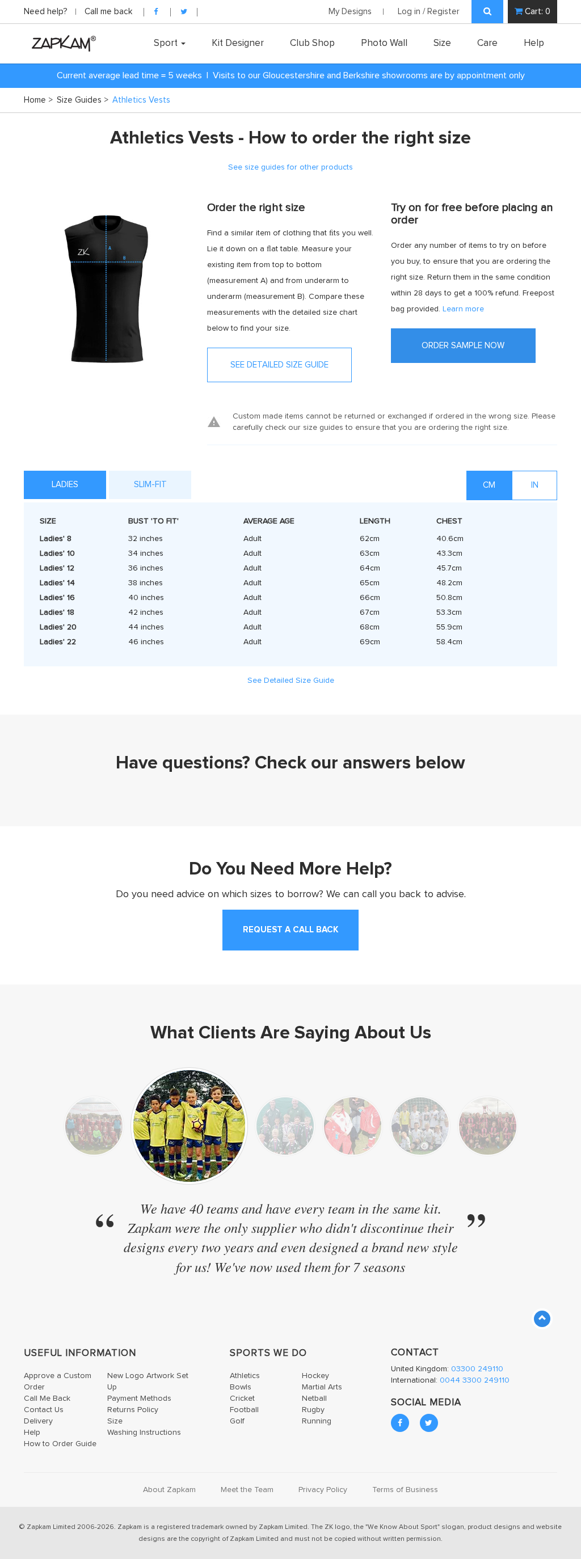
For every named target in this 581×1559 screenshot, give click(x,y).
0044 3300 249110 (475, 1380)
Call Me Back (47, 1398)
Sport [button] (167, 43)
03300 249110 (477, 1369)
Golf (237, 1421)
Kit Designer (238, 43)
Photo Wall (384, 43)
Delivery (38, 1421)
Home (38, 100)
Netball (314, 1398)
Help (534, 43)
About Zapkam (169, 1489)
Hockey (315, 1375)
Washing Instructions (144, 1432)
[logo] (61, 43)
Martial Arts (322, 1387)
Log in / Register (429, 11)
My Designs (350, 11)
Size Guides (82, 100)
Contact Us (44, 1409)
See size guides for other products (290, 167)
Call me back (108, 11)
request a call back (290, 930)
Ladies (65, 484)
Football (244, 1409)
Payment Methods (139, 1398)
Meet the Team (247, 1489)
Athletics (245, 1375)
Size (442, 43)
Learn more (463, 309)
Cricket (242, 1398)
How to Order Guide (60, 1443)
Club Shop (312, 43)
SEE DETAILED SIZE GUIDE (279, 365)
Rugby (313, 1409)
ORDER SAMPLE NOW (463, 345)
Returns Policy (132, 1409)
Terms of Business (405, 1489)
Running (316, 1421)
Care (487, 43)
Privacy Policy (322, 1489)
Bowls (240, 1387)
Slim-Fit (150, 484)
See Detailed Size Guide (290, 680)
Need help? (47, 11)
